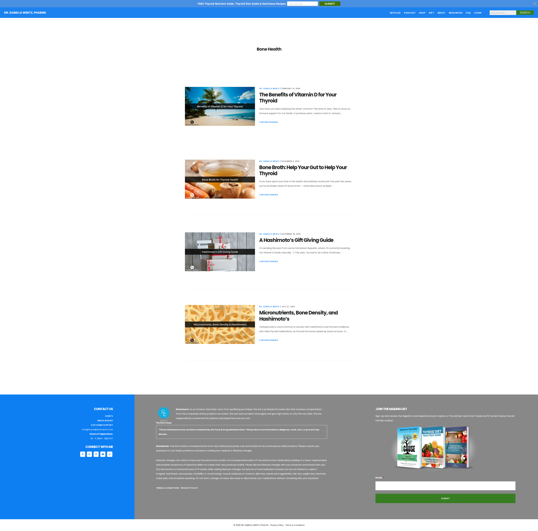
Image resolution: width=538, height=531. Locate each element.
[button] (269, 3)
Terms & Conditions (167, 488)
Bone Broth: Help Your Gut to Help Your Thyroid (303, 170)
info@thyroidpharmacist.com (97, 429)
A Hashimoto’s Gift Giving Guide (296, 240)
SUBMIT (330, 3)
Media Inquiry (105, 420)
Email (379, 477)
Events (109, 416)
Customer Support (102, 425)
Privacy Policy (189, 488)
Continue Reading (268, 122)
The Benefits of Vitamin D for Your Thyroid (297, 97)
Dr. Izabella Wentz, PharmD (25, 13)
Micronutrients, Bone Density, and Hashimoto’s (298, 315)
